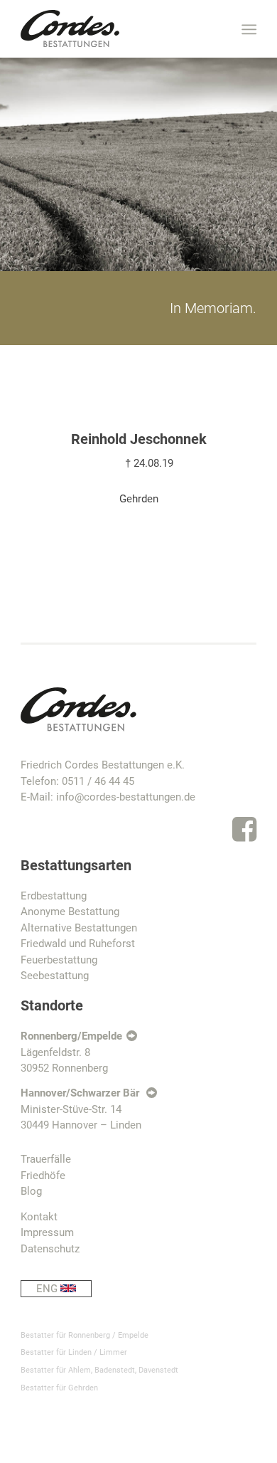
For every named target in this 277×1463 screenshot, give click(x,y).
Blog (31, 1191)
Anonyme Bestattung (70, 911)
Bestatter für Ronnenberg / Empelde (84, 1335)
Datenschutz (50, 1248)
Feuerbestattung (59, 960)
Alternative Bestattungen (79, 927)
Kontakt (39, 1216)
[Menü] (247, 29)
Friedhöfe (43, 1175)
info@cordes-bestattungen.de (125, 797)
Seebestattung (55, 975)
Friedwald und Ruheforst (78, 943)
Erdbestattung (54, 895)
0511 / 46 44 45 (98, 781)
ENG (48, 1288)
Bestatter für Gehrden (59, 1388)
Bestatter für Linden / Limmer (74, 1352)
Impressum (47, 1232)
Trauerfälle (46, 1159)
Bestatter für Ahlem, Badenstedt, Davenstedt (99, 1370)
